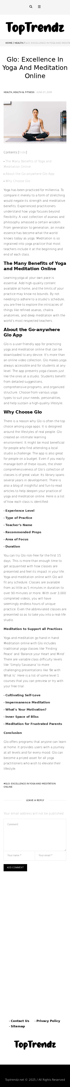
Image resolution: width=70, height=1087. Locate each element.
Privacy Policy (48, 1021)
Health (19, 42)
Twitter (53, 1072)
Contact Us (20, 1021)
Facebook (18, 1072)
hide (22, 152)
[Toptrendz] (35, 27)
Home (8, 42)
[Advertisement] (35, 908)
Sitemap (18, 1026)
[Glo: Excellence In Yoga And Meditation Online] (35, 122)
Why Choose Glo (17, 181)
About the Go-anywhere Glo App (29, 174)
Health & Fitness (23, 92)
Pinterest (36, 1072)
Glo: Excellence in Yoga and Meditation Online (30, 785)
